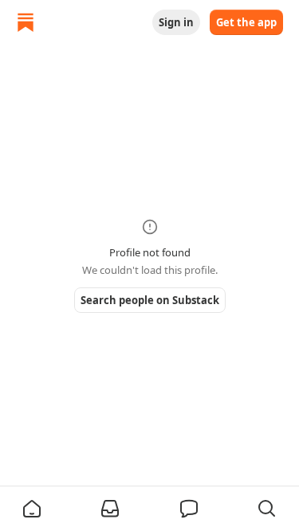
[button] (32, 508)
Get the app (246, 22)
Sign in (176, 22)
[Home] (25, 22)
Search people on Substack (150, 300)
